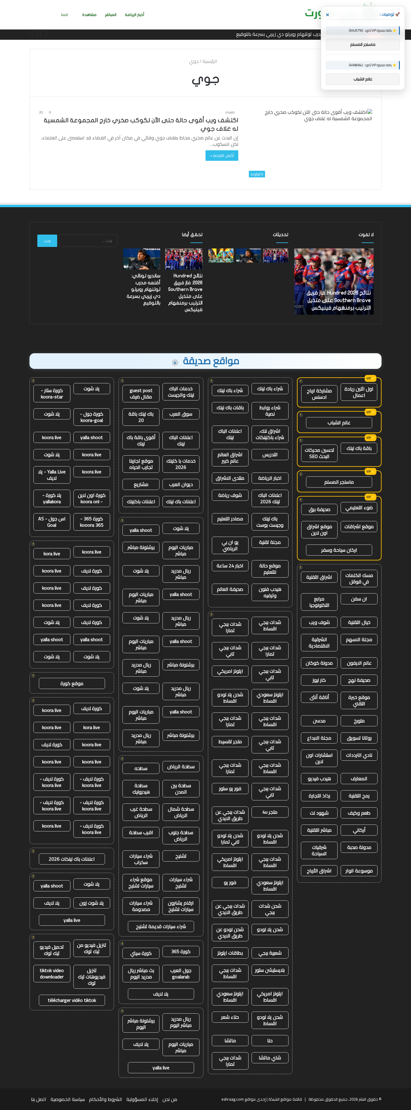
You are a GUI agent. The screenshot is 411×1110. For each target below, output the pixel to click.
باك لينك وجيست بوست (269, 521)
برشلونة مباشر (141, 547)
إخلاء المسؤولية (142, 1099)
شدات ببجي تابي (230, 650)
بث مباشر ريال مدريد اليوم (141, 973)
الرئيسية (210, 61)
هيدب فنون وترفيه (270, 592)
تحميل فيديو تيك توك (52, 950)
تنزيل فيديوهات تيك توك (91, 976)
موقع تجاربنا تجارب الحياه (141, 464)
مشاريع (141, 484)
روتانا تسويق (359, 737)
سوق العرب (180, 413)
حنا (270, 1040)
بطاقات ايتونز (230, 952)
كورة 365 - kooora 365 (92, 521)
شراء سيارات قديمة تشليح (161, 926)
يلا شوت (181, 528)
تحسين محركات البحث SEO (319, 453)
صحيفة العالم (230, 589)
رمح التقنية (359, 795)
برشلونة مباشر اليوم (141, 1023)
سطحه (140, 768)
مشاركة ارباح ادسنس (319, 393)
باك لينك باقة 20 (140, 417)
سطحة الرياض (181, 766)
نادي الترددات (359, 754)
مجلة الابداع (319, 737)
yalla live (161, 1067)
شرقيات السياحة (319, 850)
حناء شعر (230, 1016)
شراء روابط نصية (269, 410)
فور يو (230, 882)
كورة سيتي (141, 953)
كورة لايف (91, 570)
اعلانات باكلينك (141, 501)
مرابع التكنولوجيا (319, 602)
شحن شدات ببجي (270, 909)
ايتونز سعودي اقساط (270, 697)
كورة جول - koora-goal (91, 417)
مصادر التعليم (230, 518)
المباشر (110, 15)
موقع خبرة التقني (359, 700)
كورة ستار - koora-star (52, 393)
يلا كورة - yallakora (51, 498)
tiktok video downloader (52, 973)
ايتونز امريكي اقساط (230, 862)
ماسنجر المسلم (339, 481)
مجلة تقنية (270, 542)
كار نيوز (319, 679)
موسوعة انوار (359, 870)
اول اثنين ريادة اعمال (359, 392)
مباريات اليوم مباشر (180, 550)
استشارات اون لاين (319, 758)
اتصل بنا (38, 1099)
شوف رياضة (230, 495)
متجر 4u (269, 811)
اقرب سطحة (141, 832)
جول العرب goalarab (180, 973)
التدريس (270, 454)
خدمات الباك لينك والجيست (181, 391)
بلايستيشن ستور (270, 969)
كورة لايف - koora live (92, 782)
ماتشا (230, 1040)
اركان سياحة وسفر (339, 549)
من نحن (169, 1099)
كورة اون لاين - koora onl (92, 498)
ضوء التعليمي (359, 507)
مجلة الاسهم (359, 639)
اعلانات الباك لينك (230, 434)
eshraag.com (232, 1099)
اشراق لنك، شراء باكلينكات (270, 434)
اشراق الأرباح (319, 870)
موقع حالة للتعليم (270, 568)
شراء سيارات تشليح (181, 882)
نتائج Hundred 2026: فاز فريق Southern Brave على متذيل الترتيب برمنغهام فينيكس (339, 300)
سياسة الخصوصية (68, 1099)
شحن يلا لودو (270, 929)
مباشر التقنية (319, 829)
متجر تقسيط (230, 741)
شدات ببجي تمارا (230, 627)
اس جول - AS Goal (52, 521)
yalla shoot (141, 530)
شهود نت (319, 812)
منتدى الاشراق (230, 477)
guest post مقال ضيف (141, 393)
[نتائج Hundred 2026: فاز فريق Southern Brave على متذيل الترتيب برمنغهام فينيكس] (275, 255)
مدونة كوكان (319, 662)
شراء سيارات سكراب (141, 859)
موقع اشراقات (359, 526)
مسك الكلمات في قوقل (359, 578)
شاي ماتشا (270, 1057)
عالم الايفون (359, 662)
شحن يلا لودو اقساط (230, 697)
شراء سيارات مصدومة (141, 906)
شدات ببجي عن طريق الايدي (230, 815)
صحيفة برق (319, 509)
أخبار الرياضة (134, 15)
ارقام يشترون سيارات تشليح (181, 906)
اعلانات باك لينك (181, 501)
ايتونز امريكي (230, 670)
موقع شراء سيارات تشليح (140, 882)
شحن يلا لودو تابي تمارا (230, 838)
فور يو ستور (230, 788)
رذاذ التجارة (319, 795)
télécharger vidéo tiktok (72, 1000)
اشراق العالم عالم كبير (230, 457)
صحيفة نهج (359, 679)
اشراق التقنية (319, 577)
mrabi (230, 112)
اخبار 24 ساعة (230, 565)
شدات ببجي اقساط (270, 625)
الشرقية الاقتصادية (319, 642)
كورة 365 (180, 951)
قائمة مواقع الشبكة (285, 1099)
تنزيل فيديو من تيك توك (91, 948)
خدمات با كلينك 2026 (181, 464)
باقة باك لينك (359, 448)
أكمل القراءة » (222, 155)
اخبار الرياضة (270, 477)
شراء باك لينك (270, 388)
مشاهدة (89, 15)
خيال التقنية (359, 622)
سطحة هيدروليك (141, 788)
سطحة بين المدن (181, 788)
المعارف (359, 778)
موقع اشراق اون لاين (319, 529)
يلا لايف (160, 993)
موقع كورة (71, 683)
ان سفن (359, 598)
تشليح (181, 855)
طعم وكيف (359, 812)
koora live (51, 437)
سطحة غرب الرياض (141, 812)
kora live (52, 553)
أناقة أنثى (319, 697)
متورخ (359, 720)
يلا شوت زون (91, 902)
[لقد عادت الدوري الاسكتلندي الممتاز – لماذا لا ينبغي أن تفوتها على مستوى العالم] (221, 255)
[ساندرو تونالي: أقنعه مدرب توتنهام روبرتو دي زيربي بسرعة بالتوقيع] (248, 255)
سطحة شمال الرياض (181, 812)
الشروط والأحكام (105, 1099)
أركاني (359, 829)
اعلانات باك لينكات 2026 (72, 858)
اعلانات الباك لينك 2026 (270, 498)
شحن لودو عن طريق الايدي (230, 932)
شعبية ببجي (270, 952)
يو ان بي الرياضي (230, 545)
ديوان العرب (181, 484)
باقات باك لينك (230, 407)
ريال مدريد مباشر (181, 574)
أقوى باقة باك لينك (141, 440)
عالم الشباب (339, 422)
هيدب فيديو (319, 778)
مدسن (319, 720)
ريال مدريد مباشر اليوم (181, 1022)
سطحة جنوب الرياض (180, 835)
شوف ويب (319, 622)
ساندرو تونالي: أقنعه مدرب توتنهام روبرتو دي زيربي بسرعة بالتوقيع (300, 34)
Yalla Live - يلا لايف (52, 474)
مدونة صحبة (359, 847)
